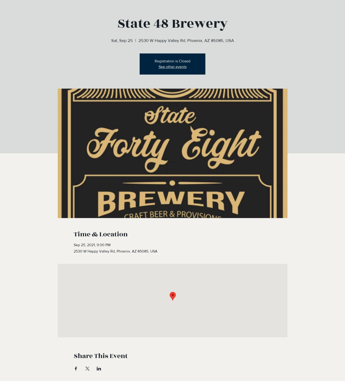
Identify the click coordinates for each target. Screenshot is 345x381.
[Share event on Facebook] (76, 368)
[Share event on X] (87, 368)
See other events (173, 67)
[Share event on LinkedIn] (99, 368)
